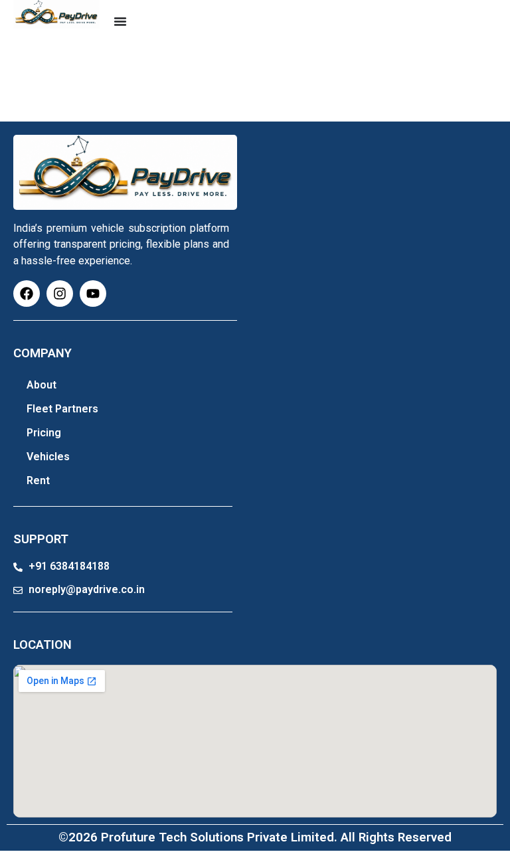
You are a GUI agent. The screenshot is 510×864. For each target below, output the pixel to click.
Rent (38, 480)
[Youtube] (93, 293)
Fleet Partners (62, 408)
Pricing (44, 432)
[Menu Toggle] (120, 21)
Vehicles (48, 456)
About (41, 385)
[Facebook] (26, 293)
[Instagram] (59, 293)
